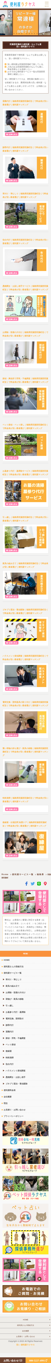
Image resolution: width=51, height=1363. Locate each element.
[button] (14, 33)
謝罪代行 (10, 1025)
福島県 (40, 874)
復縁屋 (9, 1050)
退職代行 (10, 1031)
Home (5, 874)
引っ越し (10, 1005)
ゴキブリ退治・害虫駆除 (16, 1083)
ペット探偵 (11, 1044)
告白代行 (10, 1064)
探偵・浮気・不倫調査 (16, 1038)
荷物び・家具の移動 (15, 998)
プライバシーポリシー (14, 1116)
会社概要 (8, 1096)
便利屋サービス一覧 (22, 874)
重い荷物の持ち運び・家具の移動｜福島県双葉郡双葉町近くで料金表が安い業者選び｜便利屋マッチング (25, 752)
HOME (7, 959)
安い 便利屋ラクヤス (25, 1344)
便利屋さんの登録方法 (14, 966)
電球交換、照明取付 (15, 1018)
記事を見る (13, 134)
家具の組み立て (13, 985)
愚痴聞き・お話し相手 (16, 1077)
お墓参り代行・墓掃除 (16, 1011)
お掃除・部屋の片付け (16, 992)
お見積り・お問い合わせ (15, 1109)
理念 (6, 1103)
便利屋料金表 (10, 1090)
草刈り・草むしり (14, 979)
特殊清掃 (10, 1057)
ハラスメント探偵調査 (16, 1070)
